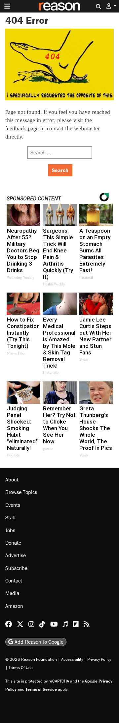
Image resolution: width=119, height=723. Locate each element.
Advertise (15, 555)
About (12, 479)
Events (12, 505)
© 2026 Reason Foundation (31, 659)
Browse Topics (21, 492)
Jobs (10, 530)
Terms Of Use (21, 667)
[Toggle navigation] (7, 6)
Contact (13, 580)
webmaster (87, 128)
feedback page (22, 128)
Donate (13, 542)
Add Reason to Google (38, 641)
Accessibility (72, 659)
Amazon (14, 606)
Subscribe (16, 568)
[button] (111, 6)
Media (12, 593)
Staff (10, 517)
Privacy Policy (99, 659)
